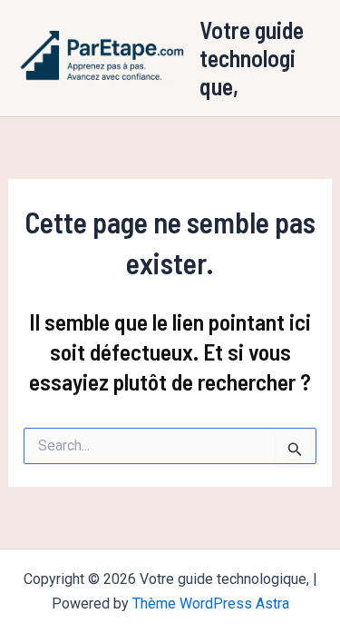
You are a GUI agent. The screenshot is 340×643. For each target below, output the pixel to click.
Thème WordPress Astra (210, 603)
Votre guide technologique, (251, 57)
